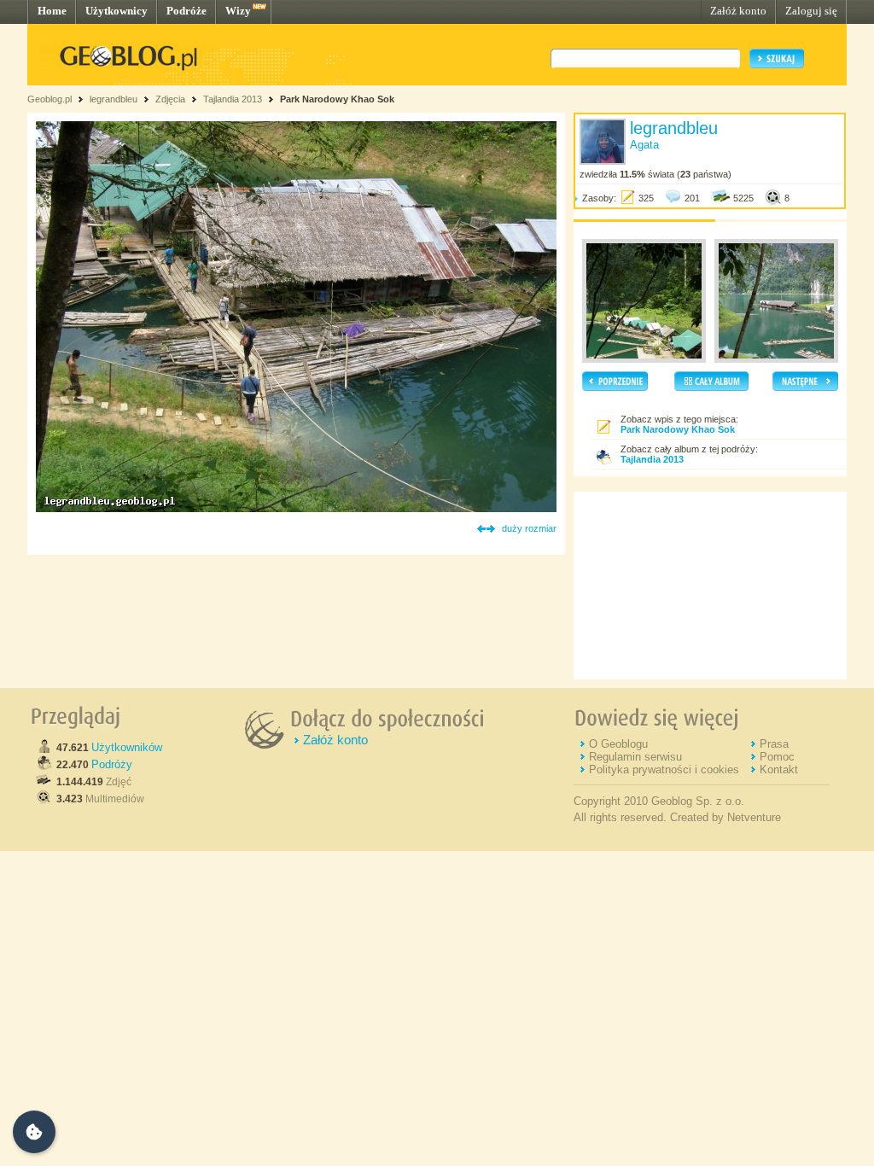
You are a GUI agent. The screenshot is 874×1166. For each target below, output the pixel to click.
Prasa (774, 743)
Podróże (186, 10)
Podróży (111, 764)
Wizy (238, 10)
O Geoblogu (618, 743)
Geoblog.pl (49, 99)
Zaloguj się (811, 10)
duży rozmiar (529, 528)
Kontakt (779, 769)
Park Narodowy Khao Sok (337, 99)
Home (52, 10)
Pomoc (777, 756)
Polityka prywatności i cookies (664, 769)
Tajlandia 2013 (232, 99)
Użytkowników (126, 747)
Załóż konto (738, 10)
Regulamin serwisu (635, 756)
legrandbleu (113, 99)
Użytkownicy (116, 10)
